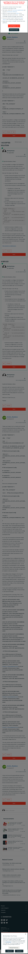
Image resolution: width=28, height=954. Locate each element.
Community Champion (12, 11)
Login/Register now (14, 26)
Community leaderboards (17, 10)
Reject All (10, 951)
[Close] (25, 934)
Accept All (19, 951)
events (17, 13)
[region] (14, 942)
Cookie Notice (8, 941)
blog (21, 18)
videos (4, 19)
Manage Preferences (14, 947)
